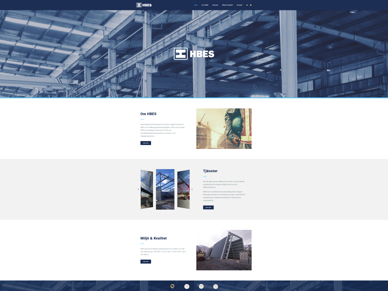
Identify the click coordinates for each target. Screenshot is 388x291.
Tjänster (215, 5)
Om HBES (205, 5)
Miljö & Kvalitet (227, 5)
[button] (145, 143)
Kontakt (239, 5)
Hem (196, 5)
